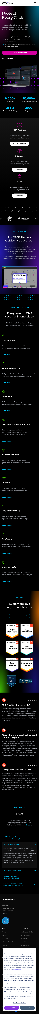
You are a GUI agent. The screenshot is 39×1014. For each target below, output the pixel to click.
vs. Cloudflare (25, 935)
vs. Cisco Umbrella (27, 932)
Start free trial (8, 59)
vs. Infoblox (24, 938)
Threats (4, 945)
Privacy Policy (17, 969)
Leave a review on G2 (19, 616)
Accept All (12, 1007)
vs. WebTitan (25, 945)
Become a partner (19, 144)
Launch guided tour (19, 53)
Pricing (4, 932)
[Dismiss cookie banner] (34, 950)
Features (4, 935)
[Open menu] (35, 3)
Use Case (5, 938)
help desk (27, 825)
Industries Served (7, 942)
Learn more (21, 170)
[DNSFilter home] (8, 3)
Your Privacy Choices (19, 1003)
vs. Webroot (25, 942)
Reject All (27, 1007)
